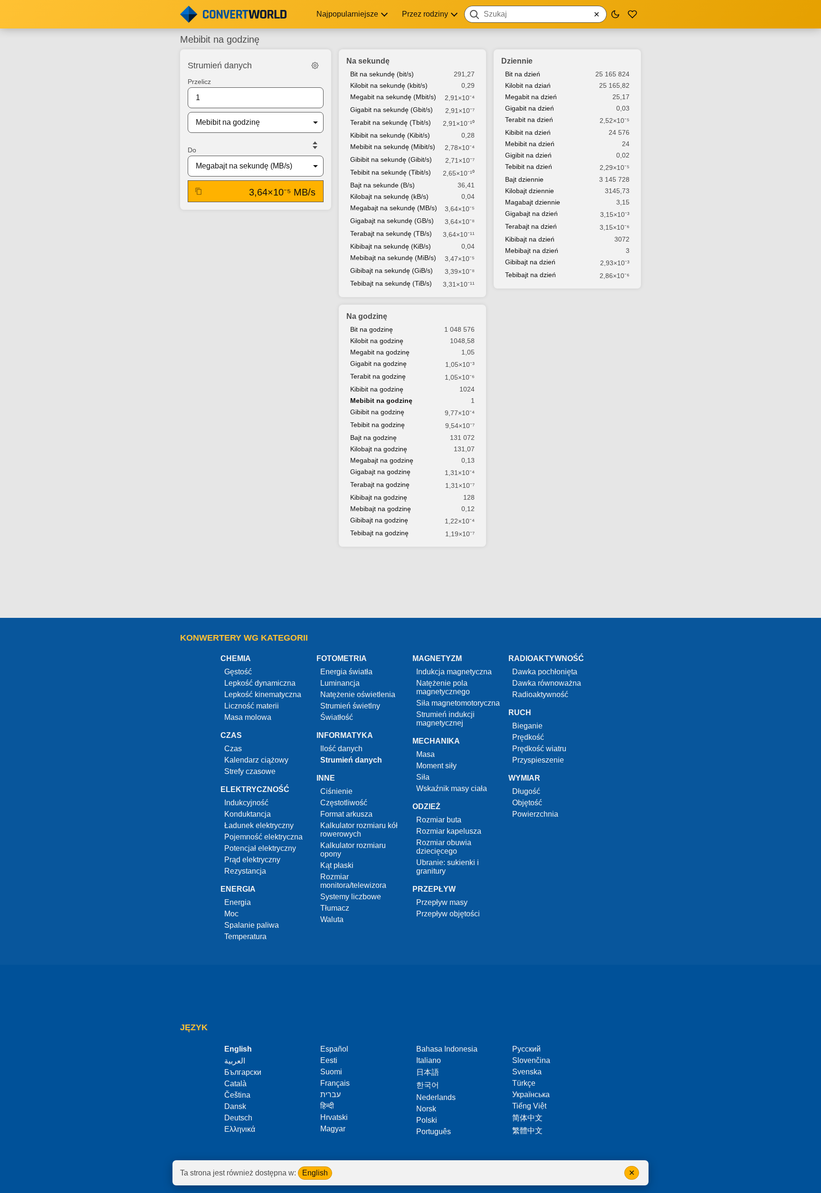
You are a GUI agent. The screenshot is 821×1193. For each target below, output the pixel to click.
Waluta (332, 919)
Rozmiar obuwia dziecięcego (443, 847)
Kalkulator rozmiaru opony (353, 849)
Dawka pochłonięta (544, 672)
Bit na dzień (522, 74)
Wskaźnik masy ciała (451, 788)
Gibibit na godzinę (377, 412)
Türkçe (523, 1083)
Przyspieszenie (538, 760)
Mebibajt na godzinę (380, 509)
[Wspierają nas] (632, 14)
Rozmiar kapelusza (448, 831)
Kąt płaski (336, 865)
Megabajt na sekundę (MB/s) (393, 208)
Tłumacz (334, 908)
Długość (526, 791)
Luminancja (340, 683)
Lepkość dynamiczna (260, 683)
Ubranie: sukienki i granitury (447, 866)
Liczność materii (251, 706)
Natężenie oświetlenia (357, 694)
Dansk (235, 1106)
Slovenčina (531, 1060)
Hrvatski (334, 1117)
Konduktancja (247, 814)
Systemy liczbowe (350, 897)
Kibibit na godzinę (376, 389)
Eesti (328, 1060)
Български (242, 1072)
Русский (526, 1049)
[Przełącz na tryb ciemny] (615, 14)
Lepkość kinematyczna (262, 694)
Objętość (527, 803)
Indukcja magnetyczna (454, 672)
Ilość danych (341, 749)
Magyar (332, 1129)
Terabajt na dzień (531, 226)
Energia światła (346, 672)
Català (235, 1084)
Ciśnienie (336, 791)
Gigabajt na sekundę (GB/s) (392, 220)
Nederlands (436, 1097)
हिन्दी (327, 1106)
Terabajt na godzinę (380, 484)
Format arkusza (346, 814)
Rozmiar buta (438, 820)
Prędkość (528, 737)
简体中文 (527, 1118)
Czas (233, 749)
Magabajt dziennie (532, 202)
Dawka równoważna (546, 683)
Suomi (331, 1072)
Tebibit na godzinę (377, 425)
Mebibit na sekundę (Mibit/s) (392, 146)
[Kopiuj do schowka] (198, 191)
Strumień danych (351, 760)
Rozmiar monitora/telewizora (353, 881)
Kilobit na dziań (528, 85)
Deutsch (238, 1118)
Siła (423, 777)
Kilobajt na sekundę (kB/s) (389, 196)
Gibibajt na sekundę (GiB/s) (391, 270)
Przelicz (199, 81)
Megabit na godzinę (380, 352)
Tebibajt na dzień (530, 275)
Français (335, 1083)
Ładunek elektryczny (259, 825)
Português (433, 1132)
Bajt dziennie (524, 179)
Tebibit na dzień (528, 166)
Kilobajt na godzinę (378, 449)
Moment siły (436, 766)
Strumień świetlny (350, 706)
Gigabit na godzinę (378, 363)
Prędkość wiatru (539, 749)
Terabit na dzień (529, 119)
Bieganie (527, 726)
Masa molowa (247, 717)
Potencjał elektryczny (260, 848)
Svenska (527, 1072)
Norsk (426, 1109)
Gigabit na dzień (529, 108)
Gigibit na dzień (528, 155)
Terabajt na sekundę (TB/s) (391, 233)
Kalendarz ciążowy (256, 760)
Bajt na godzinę (373, 437)
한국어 (427, 1085)
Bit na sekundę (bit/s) (382, 74)
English (315, 1173)
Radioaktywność (540, 694)
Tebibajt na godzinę (379, 533)
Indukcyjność (246, 803)
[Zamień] (315, 145)
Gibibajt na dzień (530, 262)
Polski (426, 1120)
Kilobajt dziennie (529, 191)
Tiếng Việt (529, 1106)
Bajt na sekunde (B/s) (382, 185)
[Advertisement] (410, 583)
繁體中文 (527, 1131)
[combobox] (535, 14)
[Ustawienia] (315, 65)
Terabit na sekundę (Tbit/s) (390, 122)
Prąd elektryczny (252, 860)
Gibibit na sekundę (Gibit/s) (391, 159)
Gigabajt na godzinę (380, 471)
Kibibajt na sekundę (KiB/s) (390, 246)
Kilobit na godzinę (376, 341)
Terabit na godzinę (378, 376)
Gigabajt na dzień (531, 213)
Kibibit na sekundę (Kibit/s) (390, 135)
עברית (330, 1094)
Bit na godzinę (371, 329)
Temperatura (245, 936)
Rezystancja (245, 871)
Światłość (336, 717)
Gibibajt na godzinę (379, 520)
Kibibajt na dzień (529, 239)
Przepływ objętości (448, 914)
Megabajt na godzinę (381, 460)
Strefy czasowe (250, 771)
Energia (237, 902)
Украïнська (531, 1094)
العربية (234, 1061)
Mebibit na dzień (529, 144)
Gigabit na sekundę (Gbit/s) (391, 109)
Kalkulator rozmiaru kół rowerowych (359, 829)
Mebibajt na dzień (531, 250)
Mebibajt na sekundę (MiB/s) (393, 257)
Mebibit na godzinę (381, 400)
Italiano (428, 1060)
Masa (425, 754)
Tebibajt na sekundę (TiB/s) (391, 283)
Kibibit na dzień (528, 132)
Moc (231, 914)
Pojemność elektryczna (263, 837)
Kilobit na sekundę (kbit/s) (389, 85)
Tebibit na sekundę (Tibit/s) (390, 172)
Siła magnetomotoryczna (458, 703)
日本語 (427, 1072)
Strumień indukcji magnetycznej (445, 718)
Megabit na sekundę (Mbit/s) (393, 97)
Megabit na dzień (531, 97)
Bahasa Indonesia (446, 1049)
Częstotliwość (343, 803)
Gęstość (238, 672)
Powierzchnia (535, 814)
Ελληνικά (239, 1129)
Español (334, 1049)
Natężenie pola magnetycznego (443, 687)
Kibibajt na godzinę (378, 497)
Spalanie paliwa (251, 925)
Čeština (237, 1095)
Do (192, 150)
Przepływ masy (442, 902)
